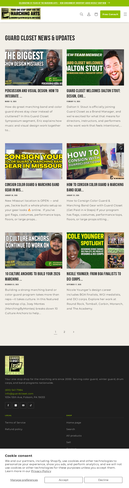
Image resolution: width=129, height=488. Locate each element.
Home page (73, 422)
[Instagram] (16, 405)
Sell (68, 442)
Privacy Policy (41, 471)
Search (70, 429)
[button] (81, 14)
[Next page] (73, 332)
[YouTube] (23, 405)
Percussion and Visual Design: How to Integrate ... (32, 93)
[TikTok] (31, 405)
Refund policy (13, 429)
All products (74, 435)
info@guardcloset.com (19, 393)
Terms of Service (15, 422)
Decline (103, 480)
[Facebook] (8, 405)
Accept (63, 480)
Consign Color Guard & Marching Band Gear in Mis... (32, 187)
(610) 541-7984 (14, 390)
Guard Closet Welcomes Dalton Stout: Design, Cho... (94, 93)
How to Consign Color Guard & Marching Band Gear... (95, 187)
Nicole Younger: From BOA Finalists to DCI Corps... (94, 276)
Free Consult (110, 14)
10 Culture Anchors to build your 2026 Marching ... (32, 276)
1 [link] (55, 331)
